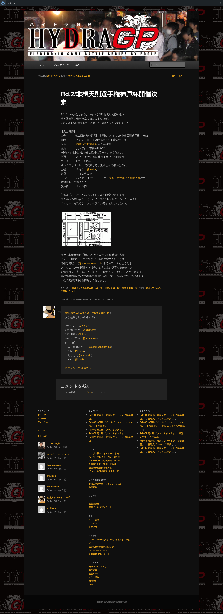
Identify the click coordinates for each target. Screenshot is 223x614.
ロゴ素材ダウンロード (99, 553)
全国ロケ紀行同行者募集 (100, 467)
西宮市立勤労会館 (86, 144)
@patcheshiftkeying (100, 346)
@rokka (91, 169)
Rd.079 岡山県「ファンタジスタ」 (106, 429)
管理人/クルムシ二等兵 (79, 75)
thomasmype (54, 465)
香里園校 (93, 487)
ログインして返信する (78, 368)
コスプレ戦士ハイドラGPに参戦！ (105, 453)
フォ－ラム (43, 421)
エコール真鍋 (53, 443)
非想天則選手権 (129, 288)
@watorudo (84, 355)
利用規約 (93, 580)
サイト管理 (94, 519)
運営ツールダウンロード (100, 507)
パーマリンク (73, 291)
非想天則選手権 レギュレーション (105, 483)
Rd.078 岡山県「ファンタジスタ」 (106, 433)
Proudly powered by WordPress (111, 601)
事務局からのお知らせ (82, 288)
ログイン (11, 2)
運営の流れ (94, 503)
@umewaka (90, 338)
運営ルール (94, 573)
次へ (182, 75)
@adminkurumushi (90, 263)
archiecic (51, 508)
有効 (45, 436)
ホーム (42, 65)
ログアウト (94, 526)
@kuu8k (79, 359)
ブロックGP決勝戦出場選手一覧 (104, 471)
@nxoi (83, 325)
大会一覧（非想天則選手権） (107, 288)
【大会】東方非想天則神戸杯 (123, 178)
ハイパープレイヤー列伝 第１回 (104, 456)
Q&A (77, 65)
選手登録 (93, 570)
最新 (39, 436)
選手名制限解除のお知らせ (101, 546)
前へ (172, 75)
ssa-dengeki (53, 486)
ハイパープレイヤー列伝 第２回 (104, 460)
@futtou (82, 334)
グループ (42, 414)
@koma (79, 351)
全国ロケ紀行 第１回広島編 (102, 463)
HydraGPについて (60, 65)
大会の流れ (94, 577)
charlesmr (52, 475)
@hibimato (89, 330)
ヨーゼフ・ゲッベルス (58, 454)
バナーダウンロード (98, 550)
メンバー (42, 418)
